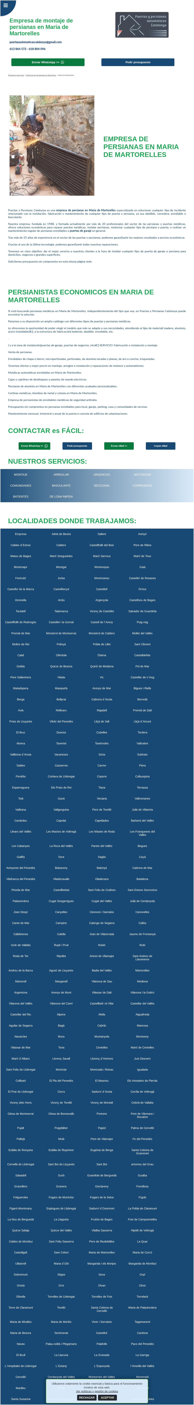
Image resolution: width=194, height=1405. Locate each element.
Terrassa (142, 787)
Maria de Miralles (21, 1321)
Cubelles (101, 732)
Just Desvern (142, 1058)
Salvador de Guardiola (142, 611)
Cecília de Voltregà (142, 1091)
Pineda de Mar (21, 890)
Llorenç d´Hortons (101, 1058)
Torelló (61, 1307)
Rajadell (102, 710)
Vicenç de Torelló (61, 1102)
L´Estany (61, 1366)
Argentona (20, 992)
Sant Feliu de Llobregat (20, 1069)
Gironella (20, 600)
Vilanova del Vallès (20, 1003)
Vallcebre (142, 743)
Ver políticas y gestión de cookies (97, 1391)
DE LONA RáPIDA (61, 496)
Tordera (142, 732)
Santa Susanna (20, 1399)
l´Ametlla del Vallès (142, 1366)
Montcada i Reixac (101, 1069)
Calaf (20, 655)
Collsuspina (142, 776)
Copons (102, 776)
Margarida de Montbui (142, 1263)
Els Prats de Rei (61, 787)
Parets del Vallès (101, 846)
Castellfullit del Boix (102, 545)
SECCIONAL (102, 485)
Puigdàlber (61, 1128)
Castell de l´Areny (102, 622)
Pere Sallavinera (20, 677)
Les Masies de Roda (102, 831)
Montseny (142, 1036)
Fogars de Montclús (61, 1197)
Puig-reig (142, 622)
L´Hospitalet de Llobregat (20, 1366)
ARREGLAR (61, 474)
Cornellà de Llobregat (20, 1164)
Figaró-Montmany (21, 1208)
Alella (101, 1014)
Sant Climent (142, 644)
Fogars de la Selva (102, 1197)
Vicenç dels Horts (21, 1102)
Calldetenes (20, 934)
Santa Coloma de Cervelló (102, 1309)
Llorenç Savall (61, 1058)
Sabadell (20, 1175)
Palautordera (21, 901)
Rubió (101, 945)
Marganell (61, 981)
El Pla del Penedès (61, 1080)
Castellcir (102, 1332)
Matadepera (20, 688)
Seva (102, 1274)
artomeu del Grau (142, 1164)
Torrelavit (142, 1296)
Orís (61, 1285)
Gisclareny (102, 1186)
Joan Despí (20, 912)
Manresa (142, 1025)
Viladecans (102, 879)
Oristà (21, 1285)
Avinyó (142, 534)
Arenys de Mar (101, 688)
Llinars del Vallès (20, 831)
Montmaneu (101, 578)
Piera (142, 765)
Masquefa (61, 688)
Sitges (61, 1274)
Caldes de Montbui (21, 1241)
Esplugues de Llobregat (61, 1208)
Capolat (61, 820)
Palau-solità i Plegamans (61, 1343)
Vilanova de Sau (102, 981)
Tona (61, 1047)
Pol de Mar (142, 666)
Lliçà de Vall (101, 721)
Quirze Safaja (20, 1230)
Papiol (102, 1128)
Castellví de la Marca (20, 589)
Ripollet (61, 956)
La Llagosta (61, 1219)
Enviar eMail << (119, 446)
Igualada (142, 1069)
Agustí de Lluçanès (61, 970)
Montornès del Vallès (102, 1377)
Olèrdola (61, 655)
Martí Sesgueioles (61, 556)
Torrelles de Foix (101, 1296)
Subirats (142, 754)
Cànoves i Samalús (102, 912)
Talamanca (61, 611)
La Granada (101, 1355)
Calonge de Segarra (101, 923)
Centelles (102, 1047)
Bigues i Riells (142, 688)
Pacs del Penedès (142, 1343)
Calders (61, 545)
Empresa (20, 534)
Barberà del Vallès (142, 820)
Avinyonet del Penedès (20, 867)
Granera (61, 1186)
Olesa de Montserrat (21, 1113)
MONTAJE (20, 474)
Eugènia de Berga (101, 1150)
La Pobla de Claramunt (142, 1208)
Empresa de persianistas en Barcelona (41, 75)
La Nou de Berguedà (21, 1219)
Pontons (102, 1113)
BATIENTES (20, 496)
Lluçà (142, 856)
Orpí (142, 1274)
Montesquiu (101, 567)
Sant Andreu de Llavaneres (142, 957)
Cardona (142, 1332)
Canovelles (142, 912)
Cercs (61, 1091)
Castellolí (102, 589)
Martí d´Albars (21, 1058)
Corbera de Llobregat (61, 776)
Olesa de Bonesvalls (61, 1113)
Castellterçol (61, 589)
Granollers (20, 1186)
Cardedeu (20, 820)
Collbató (21, 1080)
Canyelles (61, 912)
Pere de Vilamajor (102, 1138)
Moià (61, 1138)
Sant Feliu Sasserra (61, 1241)
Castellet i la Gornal (61, 622)
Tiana (101, 787)
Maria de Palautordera (142, 1307)
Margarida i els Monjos (101, 1263)
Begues (142, 846)
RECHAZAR (87, 1397)
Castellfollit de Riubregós (20, 622)
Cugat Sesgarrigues (61, 901)
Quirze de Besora (61, 666)
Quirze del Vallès (61, 1230)
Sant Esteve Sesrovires (142, 890)
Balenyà (102, 867)
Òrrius (142, 589)
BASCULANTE (61, 485)
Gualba (142, 1175)
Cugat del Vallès (102, 901)
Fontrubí (20, 578)
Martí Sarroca (101, 556)
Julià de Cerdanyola (142, 901)
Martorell (20, 981)
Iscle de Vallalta (21, 945)
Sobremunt (21, 1274)
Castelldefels (142, 655)
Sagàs (102, 856)
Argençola (101, 600)
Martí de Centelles (142, 1047)
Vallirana (20, 809)
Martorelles (142, 970)
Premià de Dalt (142, 710)
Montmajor (20, 567)
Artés (61, 600)
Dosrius (61, 732)
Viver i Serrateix (102, 1321)
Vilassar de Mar (21, 1047)
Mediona (142, 981)
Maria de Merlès (61, 1321)
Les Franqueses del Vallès (142, 833)
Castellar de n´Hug (142, 677)
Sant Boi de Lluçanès (61, 1164)
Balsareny (61, 867)
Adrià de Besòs (61, 534)
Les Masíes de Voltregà (61, 831)
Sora (61, 856)
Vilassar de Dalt (102, 992)
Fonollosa (142, 1186)
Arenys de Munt (61, 992)
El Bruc (20, 732)
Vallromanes (142, 798)
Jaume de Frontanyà (142, 934)
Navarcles (20, 1036)
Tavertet (61, 743)
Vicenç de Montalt (101, 1102)
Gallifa (21, 856)
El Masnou (102, 1080)
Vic (102, 677)
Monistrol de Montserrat (61, 633)
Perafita (21, 776)
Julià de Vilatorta (142, 809)
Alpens (61, 1014)
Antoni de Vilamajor (102, 956)
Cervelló (21, 1377)
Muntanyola (101, 1036)
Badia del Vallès (102, 970)
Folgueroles (20, 1197)
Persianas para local (16, 75)
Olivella (20, 1296)
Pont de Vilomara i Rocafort (142, 1115)
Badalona (142, 879)
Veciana (102, 798)
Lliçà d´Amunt (142, 721)
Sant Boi (101, 1164)
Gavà (61, 798)
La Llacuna (61, 1355)
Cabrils (101, 1025)
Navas (21, 1343)
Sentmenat (61, 1332)
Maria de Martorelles (102, 1252)
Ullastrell (20, 1263)
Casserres (61, 765)
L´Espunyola (102, 1366)
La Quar (142, 1241)
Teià (20, 798)
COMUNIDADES (20, 485)
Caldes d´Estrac (21, 545)
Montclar (61, 1069)
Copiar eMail (160, 446)
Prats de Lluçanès (20, 721)
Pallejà (21, 1138)
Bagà (61, 1025)
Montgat (61, 567)
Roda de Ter (20, 956)
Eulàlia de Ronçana (21, 1150)
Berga (20, 699)
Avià (20, 710)
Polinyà (61, 644)
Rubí (142, 945)
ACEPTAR (107, 1397)
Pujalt (20, 1128)
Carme (102, 765)
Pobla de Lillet (102, 644)
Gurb (61, 1175)
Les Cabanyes (21, 846)
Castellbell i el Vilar (102, 1003)
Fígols (142, 1197)
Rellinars (61, 710)
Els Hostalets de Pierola (142, 1080)
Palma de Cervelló (142, 1128)
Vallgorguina (61, 809)
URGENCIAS (101, 474)
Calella (61, 934)
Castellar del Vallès (142, 1003)
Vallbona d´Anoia (20, 754)
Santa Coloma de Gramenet (142, 1151)
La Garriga (142, 1355)
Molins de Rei (20, 644)
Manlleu (21, 1388)
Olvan (102, 1285)
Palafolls (102, 1343)
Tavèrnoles (102, 743)
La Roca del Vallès (61, 846)
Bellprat (61, 699)
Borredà (142, 699)
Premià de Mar (20, 633)
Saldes (20, 765)
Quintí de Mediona (101, 666)
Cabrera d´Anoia (101, 699)
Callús (142, 923)
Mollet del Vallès (142, 633)
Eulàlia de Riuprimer (61, 1150)
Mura (61, 1036)
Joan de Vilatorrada (101, 934)
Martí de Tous (142, 556)
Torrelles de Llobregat (61, 1296)
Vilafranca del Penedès (20, 879)
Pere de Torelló (101, 809)
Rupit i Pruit (61, 945)
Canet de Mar (20, 923)
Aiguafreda (142, 1014)
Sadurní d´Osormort (101, 1208)
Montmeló (142, 1377)
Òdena (102, 655)
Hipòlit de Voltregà (142, 1230)
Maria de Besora (20, 1332)
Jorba (61, 578)
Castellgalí (20, 1252)
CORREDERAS (142, 485)
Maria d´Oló (61, 1263)
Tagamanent (142, 1321)
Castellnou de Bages (142, 600)
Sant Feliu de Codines (102, 890)
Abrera (20, 743)
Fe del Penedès (142, 1138)
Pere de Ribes (142, 545)
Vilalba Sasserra (102, 1230)
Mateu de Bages (20, 556)
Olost (142, 1285)
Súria (102, 754)
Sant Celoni (61, 1252)
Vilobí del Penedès (61, 721)
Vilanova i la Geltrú (142, 992)
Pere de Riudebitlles (101, 1241)
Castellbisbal (61, 890)
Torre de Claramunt (21, 1307)
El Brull (20, 1355)
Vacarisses (61, 754)
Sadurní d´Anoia (102, 1091)
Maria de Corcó (142, 1252)
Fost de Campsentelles (142, 1219)
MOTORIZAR (142, 474)
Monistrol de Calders (102, 633)
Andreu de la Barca (21, 970)
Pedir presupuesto (138, 62)
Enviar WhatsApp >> (46, 62)
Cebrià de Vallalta (142, 1102)
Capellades (102, 820)
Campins (61, 923)
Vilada (61, 677)
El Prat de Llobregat (20, 1091)
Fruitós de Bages (101, 1219)
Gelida (21, 666)
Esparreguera (20, 787)
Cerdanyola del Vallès (61, 1377)
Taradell (21, 611)
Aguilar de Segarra (21, 1025)
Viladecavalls (61, 879)
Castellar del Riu (20, 1014)
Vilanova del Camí (61, 1003)
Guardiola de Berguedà (101, 1175)
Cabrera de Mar (142, 867)
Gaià (142, 567)
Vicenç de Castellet (102, 611)
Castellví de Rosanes (142, 578)
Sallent (102, 534)
